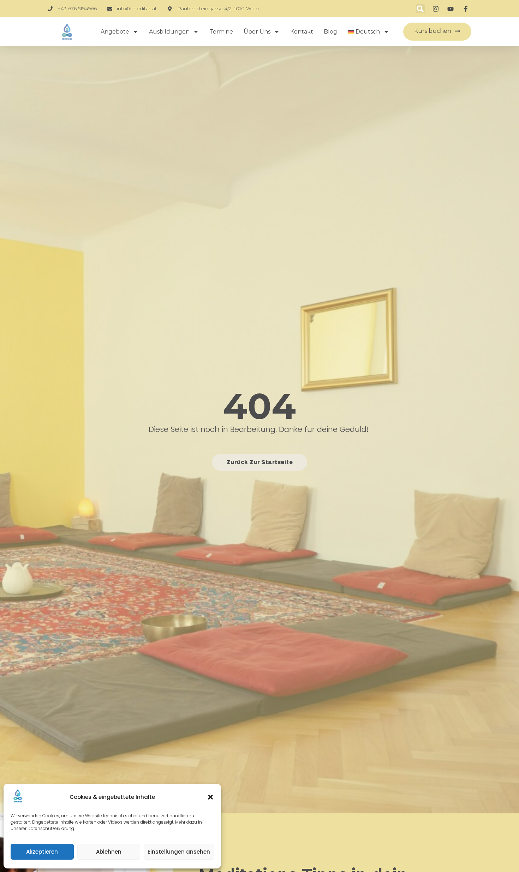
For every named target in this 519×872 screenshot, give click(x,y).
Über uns (257, 31)
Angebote (115, 31)
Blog (330, 31)
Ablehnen (108, 851)
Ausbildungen (169, 31)
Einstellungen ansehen (179, 851)
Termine (221, 31)
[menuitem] (368, 32)
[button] (210, 797)
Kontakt (301, 31)
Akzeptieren (42, 851)
